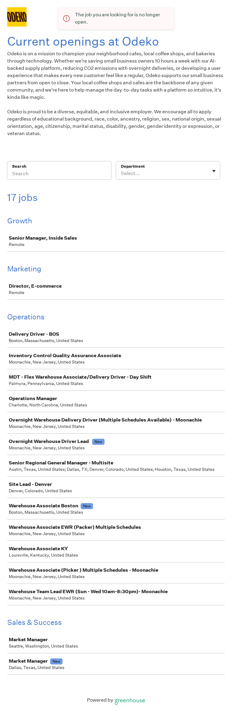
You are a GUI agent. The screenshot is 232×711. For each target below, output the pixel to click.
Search (19, 166)
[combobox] (121, 173)
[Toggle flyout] (214, 171)
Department (133, 166)
